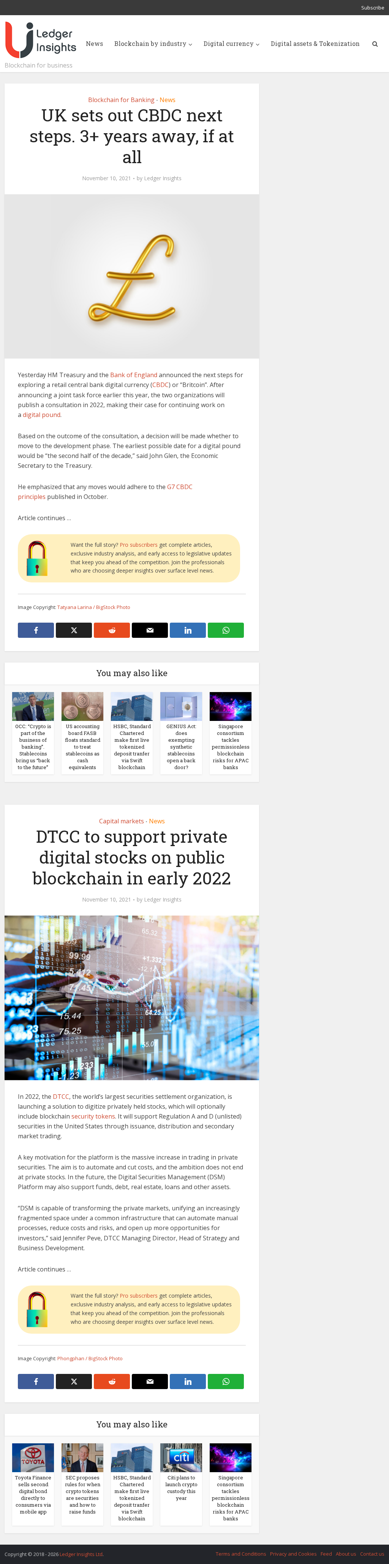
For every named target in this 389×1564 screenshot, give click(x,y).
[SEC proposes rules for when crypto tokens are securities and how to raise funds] (82, 1457)
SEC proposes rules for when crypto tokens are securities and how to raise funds (82, 1494)
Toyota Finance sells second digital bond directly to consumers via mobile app (33, 1494)
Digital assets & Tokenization (315, 43)
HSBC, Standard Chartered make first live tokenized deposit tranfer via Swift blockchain (132, 747)
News (94, 43)
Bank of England (133, 375)
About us (346, 1553)
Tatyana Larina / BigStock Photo (93, 607)
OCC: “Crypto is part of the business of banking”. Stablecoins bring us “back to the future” (33, 747)
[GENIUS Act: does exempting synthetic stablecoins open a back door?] (181, 706)
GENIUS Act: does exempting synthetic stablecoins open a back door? (181, 747)
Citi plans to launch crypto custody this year (181, 1487)
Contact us (372, 1553)
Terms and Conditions (241, 1553)
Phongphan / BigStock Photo (90, 1358)
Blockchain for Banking (121, 100)
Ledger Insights (163, 178)
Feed (326, 1553)
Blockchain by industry (150, 43)
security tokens (93, 1116)
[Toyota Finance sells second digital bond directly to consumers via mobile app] (33, 1457)
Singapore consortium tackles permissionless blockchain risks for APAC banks (231, 747)
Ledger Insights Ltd (81, 1554)
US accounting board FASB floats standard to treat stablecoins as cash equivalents (82, 747)
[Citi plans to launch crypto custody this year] (181, 1457)
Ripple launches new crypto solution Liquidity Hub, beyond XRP (187, 1551)
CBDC (160, 385)
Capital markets (121, 821)
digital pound (41, 415)
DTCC (61, 1096)
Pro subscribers (139, 544)
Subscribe (372, 7)
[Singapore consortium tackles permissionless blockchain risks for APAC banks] (230, 706)
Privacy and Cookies (293, 1553)
